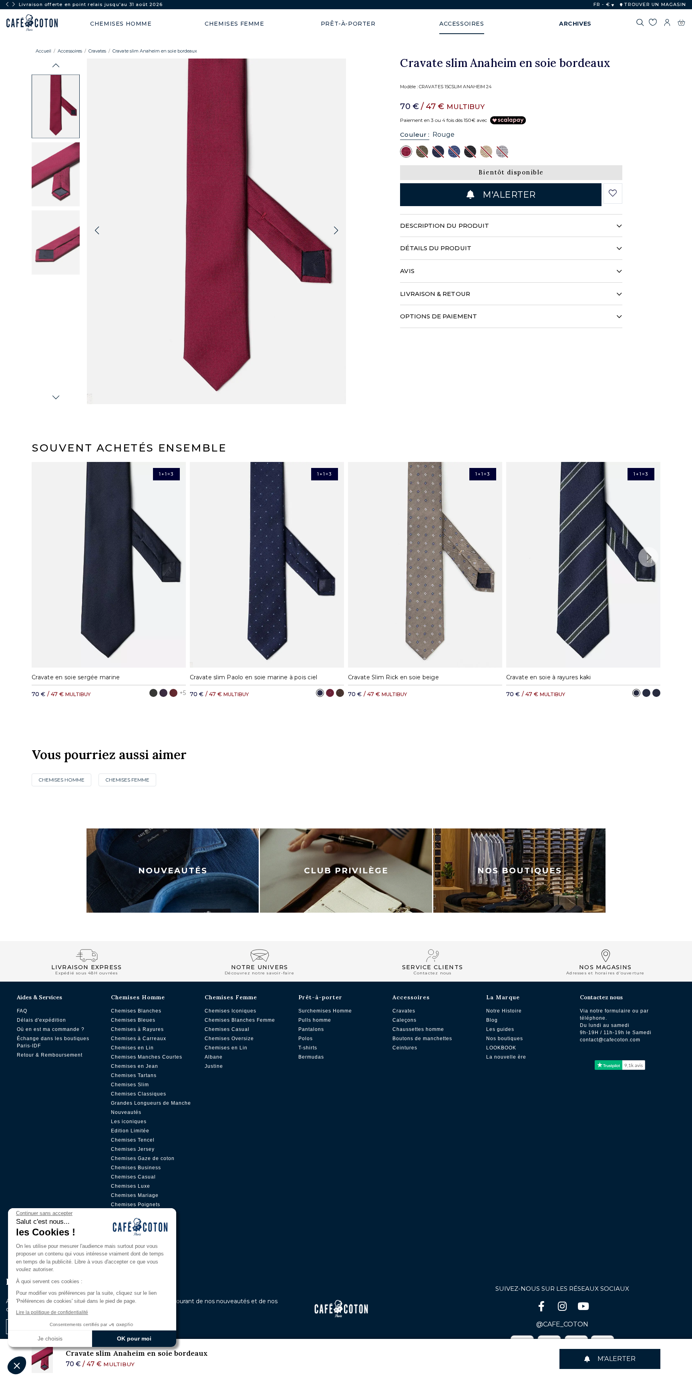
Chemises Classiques (138, 1094)
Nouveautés (172, 870)
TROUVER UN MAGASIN (654, 4)
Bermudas (311, 1057)
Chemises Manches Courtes (146, 1057)
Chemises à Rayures (137, 1029)
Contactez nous (601, 997)
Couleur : (414, 134)
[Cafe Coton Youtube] (583, 1308)
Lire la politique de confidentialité (52, 1312)
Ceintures (404, 1048)
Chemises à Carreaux (138, 1038)
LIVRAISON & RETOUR (435, 294)
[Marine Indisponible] (438, 151)
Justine (214, 1066)
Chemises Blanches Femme (240, 1020)
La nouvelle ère (506, 1057)
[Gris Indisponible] (502, 151)
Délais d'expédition (41, 1020)
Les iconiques (129, 1121)
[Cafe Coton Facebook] (542, 1308)
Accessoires (70, 51)
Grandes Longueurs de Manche (151, 1103)
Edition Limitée (130, 1131)
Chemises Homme (61, 780)
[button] (56, 66)
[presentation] (7, 4)
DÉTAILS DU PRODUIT (435, 248)
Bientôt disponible (511, 172)
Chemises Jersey (133, 1149)
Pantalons (311, 1029)
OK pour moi (134, 1338)
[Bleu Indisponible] (454, 151)
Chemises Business (136, 1167)
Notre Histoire (504, 1011)
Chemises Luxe (130, 1186)
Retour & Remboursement (49, 1055)
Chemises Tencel (133, 1140)
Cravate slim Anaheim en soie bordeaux (155, 51)
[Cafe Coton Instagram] (563, 1308)
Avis (407, 271)
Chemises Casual (133, 1177)
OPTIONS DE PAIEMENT (438, 316)
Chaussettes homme (418, 1029)
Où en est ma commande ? (50, 1029)
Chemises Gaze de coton (143, 1158)
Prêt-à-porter (320, 997)
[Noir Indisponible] (470, 151)
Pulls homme (314, 1020)
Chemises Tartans (134, 1075)
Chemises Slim (130, 1084)
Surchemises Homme (325, 1011)
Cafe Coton (32, 23)
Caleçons (404, 1020)
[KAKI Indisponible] (422, 151)
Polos (305, 1038)
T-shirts (307, 1048)
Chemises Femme (127, 780)
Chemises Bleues (133, 1020)
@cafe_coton (562, 1324)
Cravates (97, 51)
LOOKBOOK (501, 1048)
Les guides (500, 1029)
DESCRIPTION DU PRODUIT (444, 225)
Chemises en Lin (132, 1048)
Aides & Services (39, 997)
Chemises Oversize (229, 1038)
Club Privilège (346, 870)
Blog (492, 1020)
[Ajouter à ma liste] (613, 193)
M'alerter (507, 194)
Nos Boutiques (519, 870)
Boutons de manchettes (422, 1038)
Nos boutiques (504, 1038)
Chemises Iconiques (230, 1011)
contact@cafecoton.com (610, 1040)
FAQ (22, 1011)
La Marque (503, 997)
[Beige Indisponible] (486, 151)
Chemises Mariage (135, 1195)
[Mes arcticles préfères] (652, 23)
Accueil (43, 51)
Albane (214, 1057)
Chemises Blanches (136, 1011)
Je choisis (50, 1338)
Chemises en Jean (134, 1066)
